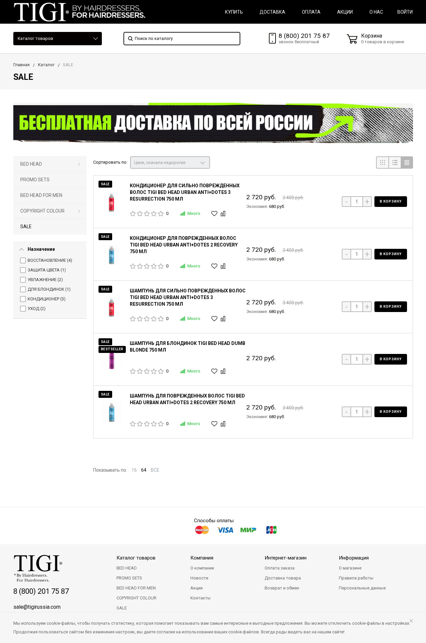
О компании (202, 567)
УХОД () (37, 308)
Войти (405, 12)
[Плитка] (382, 162)
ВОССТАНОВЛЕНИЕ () (50, 260)
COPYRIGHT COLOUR (42, 211)
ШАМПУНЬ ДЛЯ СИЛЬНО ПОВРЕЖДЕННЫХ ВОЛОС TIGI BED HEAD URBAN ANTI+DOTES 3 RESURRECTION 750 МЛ (188, 297)
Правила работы (356, 577)
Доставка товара (283, 577)
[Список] (394, 162)
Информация (354, 558)
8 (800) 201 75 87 (304, 36)
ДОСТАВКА (272, 12)
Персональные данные (362, 587)
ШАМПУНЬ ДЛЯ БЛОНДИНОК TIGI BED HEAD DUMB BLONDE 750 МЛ (187, 347)
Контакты (200, 597)
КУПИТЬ (234, 12)
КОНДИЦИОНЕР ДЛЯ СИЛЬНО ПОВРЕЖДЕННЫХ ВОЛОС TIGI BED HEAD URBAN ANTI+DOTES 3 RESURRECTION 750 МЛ (185, 192)
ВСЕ (155, 470)
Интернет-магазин (286, 558)
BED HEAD (31, 164)
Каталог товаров (35, 38)
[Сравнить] (223, 214)
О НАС (376, 12)
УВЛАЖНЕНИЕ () (45, 279)
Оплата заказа (280, 567)
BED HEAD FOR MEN (41, 195)
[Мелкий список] (407, 162)
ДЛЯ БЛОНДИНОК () (49, 289)
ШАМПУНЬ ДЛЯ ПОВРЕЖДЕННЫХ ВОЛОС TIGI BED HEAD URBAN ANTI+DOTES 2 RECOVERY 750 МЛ (187, 399)
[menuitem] (50, 164)
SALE (26, 226)
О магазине (350, 567)
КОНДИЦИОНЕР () (47, 298)
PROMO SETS (35, 179)
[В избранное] (215, 214)
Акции (196, 587)
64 (143, 470)
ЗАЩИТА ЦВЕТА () (47, 269)
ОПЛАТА (311, 12)
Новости (199, 577)
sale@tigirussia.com (37, 607)
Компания (201, 558)
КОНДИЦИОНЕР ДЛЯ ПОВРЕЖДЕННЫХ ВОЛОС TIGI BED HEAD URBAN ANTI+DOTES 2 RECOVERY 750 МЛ (184, 245)
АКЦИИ (345, 12)
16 (134, 470)
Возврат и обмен (282, 587)
